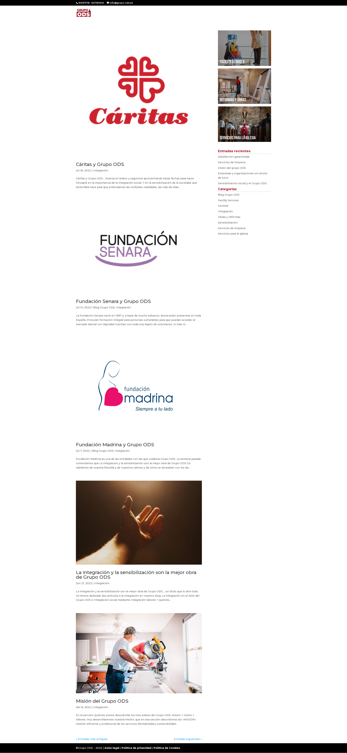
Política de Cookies (167, 748)
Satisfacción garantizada (233, 156)
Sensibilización (228, 222)
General (223, 205)
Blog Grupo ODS (104, 307)
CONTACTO (263, 13)
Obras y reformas (229, 217)
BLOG (247, 13)
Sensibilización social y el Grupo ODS (242, 183)
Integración (100, 170)
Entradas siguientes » (188, 739)
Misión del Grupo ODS (102, 701)
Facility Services (228, 200)
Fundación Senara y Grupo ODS (113, 301)
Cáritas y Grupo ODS (100, 164)
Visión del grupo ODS (232, 168)
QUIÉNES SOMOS (205, 13)
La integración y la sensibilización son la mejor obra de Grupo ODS (136, 575)
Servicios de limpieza (231, 162)
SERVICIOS (228, 13)
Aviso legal (111, 748)
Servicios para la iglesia (233, 233)
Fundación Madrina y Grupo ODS (115, 445)
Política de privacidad (136, 748)
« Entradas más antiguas (92, 739)
